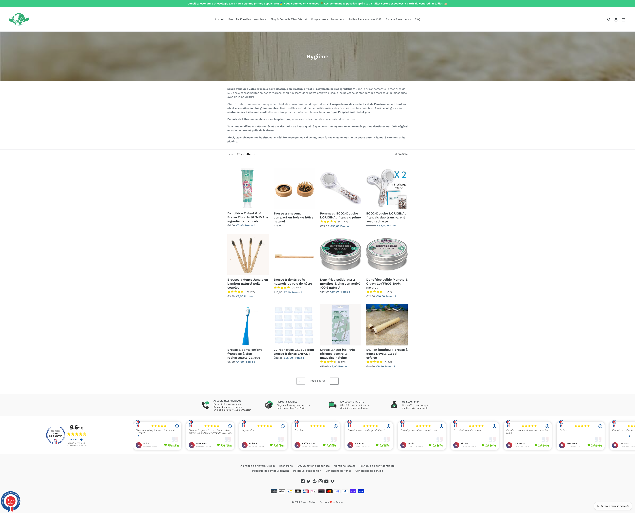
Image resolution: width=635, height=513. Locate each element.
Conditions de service (369, 470)
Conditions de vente (338, 470)
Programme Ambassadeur (327, 19)
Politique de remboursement (270, 470)
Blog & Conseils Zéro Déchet (289, 19)
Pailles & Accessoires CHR (365, 19)
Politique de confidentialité (377, 465)
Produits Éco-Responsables (246, 19)
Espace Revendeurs (398, 19)
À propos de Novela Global (257, 465)
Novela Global (308, 502)
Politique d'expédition (307, 470)
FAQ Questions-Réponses (313, 465)
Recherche (286, 465)
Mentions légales (344, 465)
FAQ (417, 19)
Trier (230, 154)
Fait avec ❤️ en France (331, 502)
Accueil (219, 19)
